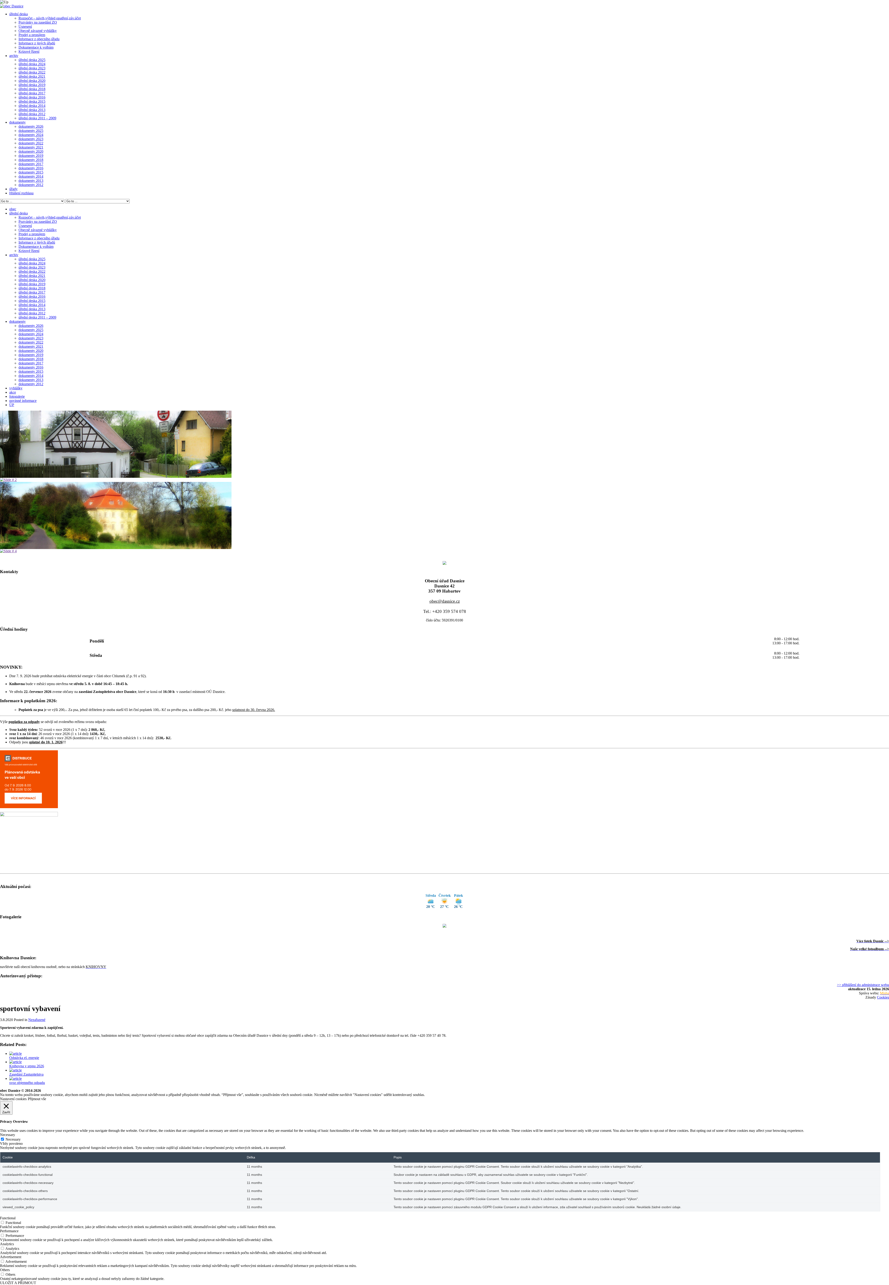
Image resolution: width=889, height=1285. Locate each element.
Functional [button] (8, 1218)
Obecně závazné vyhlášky (38, 31)
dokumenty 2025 (31, 131)
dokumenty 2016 (31, 168)
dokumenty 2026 (31, 126)
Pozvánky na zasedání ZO (38, 22)
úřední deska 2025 (32, 60)
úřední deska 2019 (32, 85)
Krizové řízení (29, 51)
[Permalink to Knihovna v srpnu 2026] (15, 1062)
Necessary (13, 1139)
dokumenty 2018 (31, 160)
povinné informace (23, 401)
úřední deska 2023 (32, 68)
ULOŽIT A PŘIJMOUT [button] (18, 1283)
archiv (13, 56)
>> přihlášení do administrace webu (863, 985)
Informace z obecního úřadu (39, 39)
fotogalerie (17, 396)
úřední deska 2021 (32, 76)
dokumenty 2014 (31, 176)
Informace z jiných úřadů (37, 43)
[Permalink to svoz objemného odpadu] (15, 1078)
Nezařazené (36, 1020)
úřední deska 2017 (32, 93)
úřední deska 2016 (32, 97)
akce (12, 392)
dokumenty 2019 (31, 156)
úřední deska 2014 (32, 106)
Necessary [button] (7, 1135)
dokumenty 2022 (31, 143)
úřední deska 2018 (32, 89)
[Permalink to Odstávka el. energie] (15, 1053)
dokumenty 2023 (31, 139)
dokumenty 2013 (31, 181)
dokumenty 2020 (31, 151)
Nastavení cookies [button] (13, 1099)
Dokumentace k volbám (36, 47)
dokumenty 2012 (31, 185)
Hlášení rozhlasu (21, 193)
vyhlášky (15, 388)
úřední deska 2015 (32, 101)
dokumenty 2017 (31, 164)
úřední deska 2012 (32, 114)
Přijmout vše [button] (37, 1099)
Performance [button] (9, 1231)
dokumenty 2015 (31, 172)
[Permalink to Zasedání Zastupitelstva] (15, 1070)
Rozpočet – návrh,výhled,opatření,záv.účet (50, 18)
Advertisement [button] (10, 1257)
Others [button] (5, 1270)
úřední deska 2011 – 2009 (37, 118)
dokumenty (17, 122)
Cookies (883, 997)
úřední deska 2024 (32, 64)
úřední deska (18, 14)
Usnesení (25, 26)
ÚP (11, 405)
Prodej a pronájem (32, 35)
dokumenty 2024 (31, 135)
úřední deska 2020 (32, 81)
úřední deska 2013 (32, 110)
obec (12, 209)
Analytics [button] (7, 1244)
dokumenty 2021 (31, 147)
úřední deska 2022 (32, 72)
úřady (13, 189)
